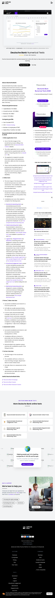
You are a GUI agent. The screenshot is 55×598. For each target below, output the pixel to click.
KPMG (40, 567)
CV (7, 155)
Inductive (14, 590)
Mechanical (15, 585)
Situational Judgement (15, 583)
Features (14, 555)
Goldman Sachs (40, 560)
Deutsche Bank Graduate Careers (12, 384)
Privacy (32, 541)
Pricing (14, 560)
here (24, 234)
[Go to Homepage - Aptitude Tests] (6, 2)
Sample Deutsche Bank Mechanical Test (43, 184)
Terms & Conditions (25, 541)
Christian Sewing (10, 125)
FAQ (17, 492)
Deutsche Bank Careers (10, 382)
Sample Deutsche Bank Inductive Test (42, 192)
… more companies (40, 569)
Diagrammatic (15, 588)
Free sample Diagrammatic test (14, 259)
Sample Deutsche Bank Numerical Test (43, 176)
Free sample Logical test (18, 257)
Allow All (49, 593)
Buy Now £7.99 (24, 65)
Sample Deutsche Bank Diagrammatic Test (42, 189)
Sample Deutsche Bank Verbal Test (43, 178)
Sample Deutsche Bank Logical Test (43, 187)
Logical (15, 581)
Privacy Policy (9, 594)
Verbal (14, 578)
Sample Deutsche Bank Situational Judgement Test (42, 180)
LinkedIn (24, 153)
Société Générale (40, 562)
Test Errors (20, 503)
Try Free (34, 64)
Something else (7, 506)
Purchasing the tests (8, 503)
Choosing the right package (10, 499)
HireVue (9, 318)
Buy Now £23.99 (42, 149)
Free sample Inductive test (14, 261)
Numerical (14, 576)
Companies (15, 557)
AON (40, 557)
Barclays (40, 555)
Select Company (27, 464)
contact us (12, 494)
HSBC (40, 565)
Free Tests (14, 565)
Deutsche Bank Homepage (10, 379)
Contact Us (36, 507)
